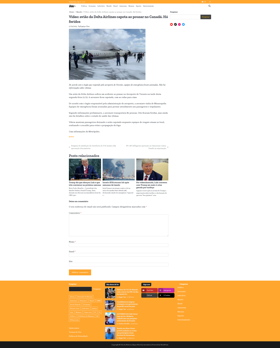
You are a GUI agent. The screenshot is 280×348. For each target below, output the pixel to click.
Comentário (75, 213)
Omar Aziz (88, 312)
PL (100, 312)
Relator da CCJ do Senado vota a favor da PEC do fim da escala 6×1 (127, 291)
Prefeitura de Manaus (86, 316)
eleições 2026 (74, 308)
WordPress (164, 345)
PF (95, 312)
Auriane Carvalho (124, 323)
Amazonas (123, 6)
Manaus (131, 6)
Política (84, 6)
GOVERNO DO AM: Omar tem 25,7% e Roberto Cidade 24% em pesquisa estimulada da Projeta (127, 317)
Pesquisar (174, 12)
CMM (98, 301)
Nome (72, 242)
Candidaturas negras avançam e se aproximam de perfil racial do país (127, 304)
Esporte (138, 6)
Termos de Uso (75, 332)
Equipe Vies (84, 26)
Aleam (72, 297)
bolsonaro (83, 301)
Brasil (115, 6)
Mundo (109, 6)
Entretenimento (148, 6)
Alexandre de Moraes (84, 297)
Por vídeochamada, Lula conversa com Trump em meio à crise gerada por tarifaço (151, 185)
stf (97, 316)
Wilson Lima (74, 320)
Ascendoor (147, 345)
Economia (92, 6)
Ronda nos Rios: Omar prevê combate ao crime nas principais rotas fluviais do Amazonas (126, 331)
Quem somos (74, 328)
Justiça (94, 308)
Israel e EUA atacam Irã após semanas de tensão (116, 183)
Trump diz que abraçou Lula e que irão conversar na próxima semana (85, 183)
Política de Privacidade (78, 336)
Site (71, 261)
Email (72, 251)
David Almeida (75, 304)
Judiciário (101, 6)
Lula (71, 312)
